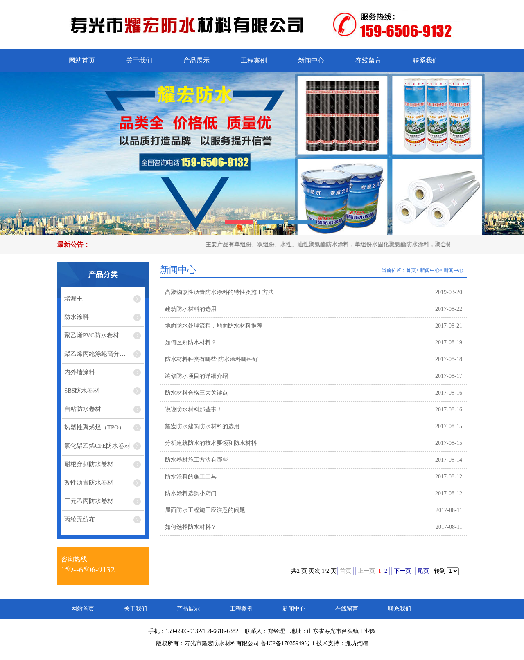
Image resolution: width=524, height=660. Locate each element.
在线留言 (368, 60)
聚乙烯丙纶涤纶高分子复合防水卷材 (104, 353)
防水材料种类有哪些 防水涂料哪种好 (211, 359)
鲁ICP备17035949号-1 (288, 643)
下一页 (402, 571)
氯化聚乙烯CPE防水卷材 (97, 445)
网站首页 (82, 60)
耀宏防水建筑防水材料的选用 (202, 426)
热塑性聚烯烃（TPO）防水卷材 (104, 427)
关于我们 (139, 60)
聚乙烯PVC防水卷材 (91, 335)
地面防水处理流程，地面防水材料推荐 (213, 326)
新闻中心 (311, 60)
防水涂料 (76, 317)
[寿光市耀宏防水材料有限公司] (192, 39)
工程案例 (254, 60)
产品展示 (196, 60)
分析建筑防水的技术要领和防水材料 (211, 443)
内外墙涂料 (79, 372)
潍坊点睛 (356, 643)
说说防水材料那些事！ (193, 409)
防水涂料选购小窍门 (191, 493)
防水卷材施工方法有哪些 (196, 460)
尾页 (423, 571)
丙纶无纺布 (79, 519)
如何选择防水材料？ (191, 527)
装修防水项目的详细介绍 (196, 376)
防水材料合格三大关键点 (196, 393)
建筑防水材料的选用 (191, 309)
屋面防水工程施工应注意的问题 (205, 510)
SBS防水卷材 (81, 390)
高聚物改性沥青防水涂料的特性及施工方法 (219, 292)
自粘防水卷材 (82, 409)
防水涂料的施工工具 (191, 477)
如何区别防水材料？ (191, 342)
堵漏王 (73, 298)
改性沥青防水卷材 (88, 482)
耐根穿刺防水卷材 (88, 464)
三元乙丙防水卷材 (88, 501)
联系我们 (426, 60)
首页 (411, 270)
